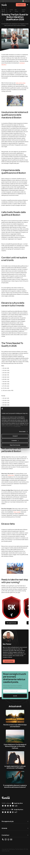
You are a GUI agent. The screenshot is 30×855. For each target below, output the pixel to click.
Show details (22, 431)
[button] (25, 1)
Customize (14, 440)
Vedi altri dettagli (8, 661)
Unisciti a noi (21, 4)
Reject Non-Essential (15, 445)
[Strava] (3, 839)
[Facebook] (8, 839)
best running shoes (20, 83)
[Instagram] (5, 839)
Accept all (15, 436)
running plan (11, 475)
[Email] (11, 839)
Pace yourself (17, 512)
